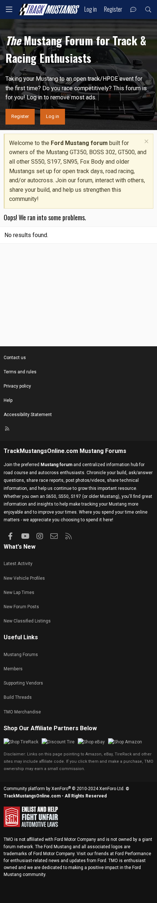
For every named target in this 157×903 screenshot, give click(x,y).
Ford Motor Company (75, 839)
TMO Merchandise (22, 712)
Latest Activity (18, 563)
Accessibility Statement (28, 414)
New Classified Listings (27, 621)
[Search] (148, 10)
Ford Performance (133, 853)
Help (8, 400)
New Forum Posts (21, 606)
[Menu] (9, 9)
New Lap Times (19, 592)
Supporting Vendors (23, 683)
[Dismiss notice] (145, 142)
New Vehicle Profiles (24, 578)
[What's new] (133, 10)
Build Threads (18, 697)
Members (13, 668)
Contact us (15, 357)
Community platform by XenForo (64, 788)
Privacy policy (17, 386)
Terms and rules (20, 371)
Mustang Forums (103, 450)
